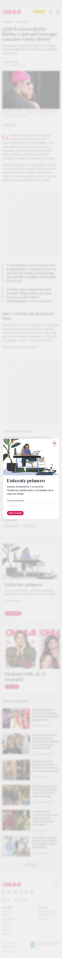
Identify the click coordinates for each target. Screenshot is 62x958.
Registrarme (15, 513)
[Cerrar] (54, 443)
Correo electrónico (15, 501)
